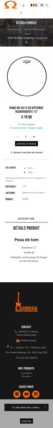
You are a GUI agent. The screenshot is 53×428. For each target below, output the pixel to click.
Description (26, 218)
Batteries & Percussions (34, 29)
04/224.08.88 (23, 335)
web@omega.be (29, 340)
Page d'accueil (14, 29)
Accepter (26, 421)
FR (42, 5)
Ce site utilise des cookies (25, 407)
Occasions (26, 376)
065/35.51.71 (24, 331)
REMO (25, 199)
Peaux (28, 33)
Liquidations (26, 373)
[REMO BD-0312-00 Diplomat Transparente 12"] (26, 57)
